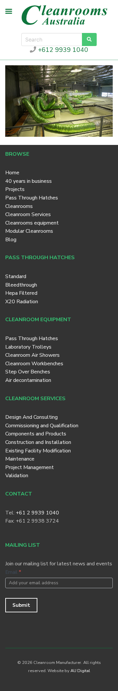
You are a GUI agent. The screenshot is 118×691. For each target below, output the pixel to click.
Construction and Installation (38, 442)
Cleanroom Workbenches (34, 363)
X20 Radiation (21, 301)
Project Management (29, 467)
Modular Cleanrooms (29, 231)
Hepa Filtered (21, 293)
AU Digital (80, 671)
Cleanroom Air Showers (32, 355)
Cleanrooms (19, 206)
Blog (10, 239)
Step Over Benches (27, 371)
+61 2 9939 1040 (37, 512)
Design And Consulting (31, 417)
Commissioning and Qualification (41, 425)
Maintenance (19, 459)
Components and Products (35, 433)
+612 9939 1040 (62, 50)
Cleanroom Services (28, 214)
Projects (15, 189)
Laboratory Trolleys (28, 347)
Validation (16, 475)
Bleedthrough (21, 285)
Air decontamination (28, 380)
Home (12, 172)
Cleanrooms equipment (32, 223)
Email (13, 572)
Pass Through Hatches (31, 197)
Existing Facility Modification (38, 450)
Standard (15, 276)
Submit (21, 605)
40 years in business (28, 181)
